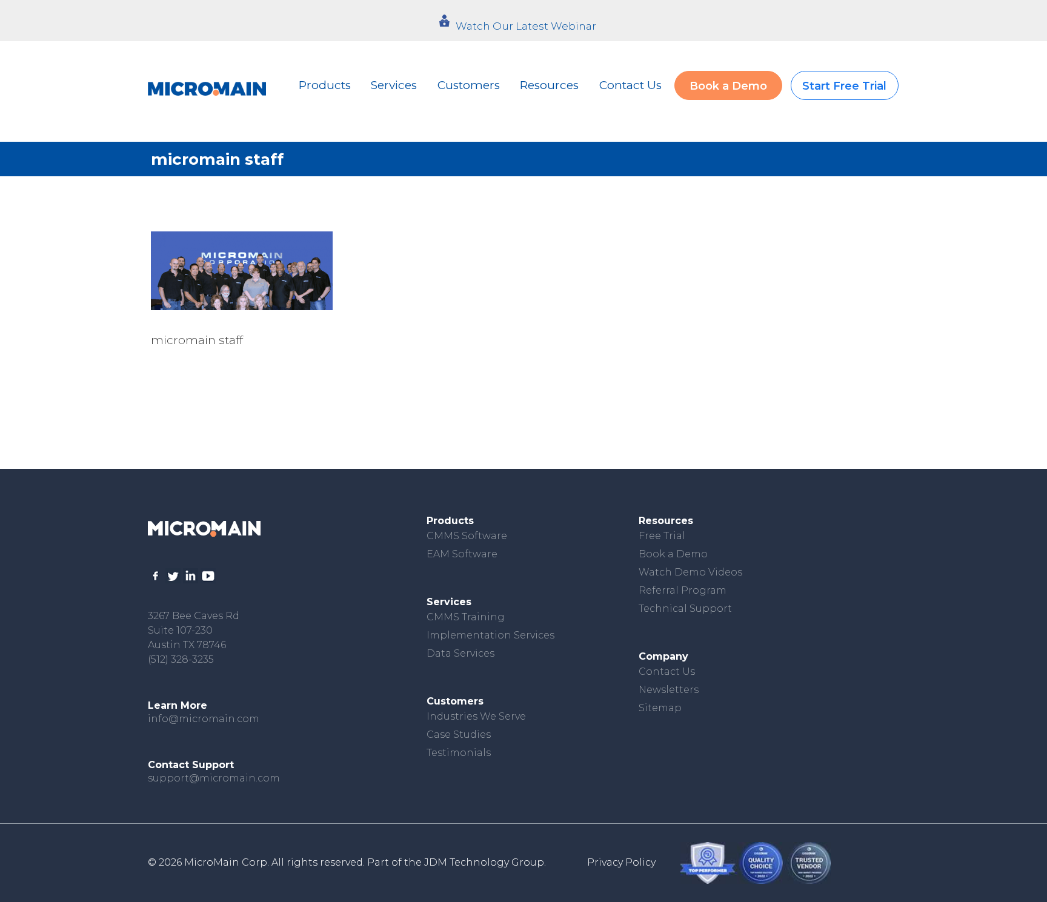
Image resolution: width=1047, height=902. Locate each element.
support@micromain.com (214, 778)
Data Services (460, 653)
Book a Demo (728, 86)
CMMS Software (467, 536)
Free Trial (662, 536)
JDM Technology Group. (485, 862)
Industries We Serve (476, 716)
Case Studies (459, 734)
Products (325, 85)
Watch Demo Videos (690, 572)
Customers (468, 85)
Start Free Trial (844, 86)
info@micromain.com (203, 719)
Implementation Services (490, 635)
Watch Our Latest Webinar (526, 26)
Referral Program (682, 590)
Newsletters (669, 689)
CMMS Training (466, 617)
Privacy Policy (621, 862)
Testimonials (459, 752)
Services (394, 85)
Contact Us (630, 85)
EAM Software (462, 554)
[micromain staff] (242, 270)
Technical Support (685, 608)
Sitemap (660, 708)
